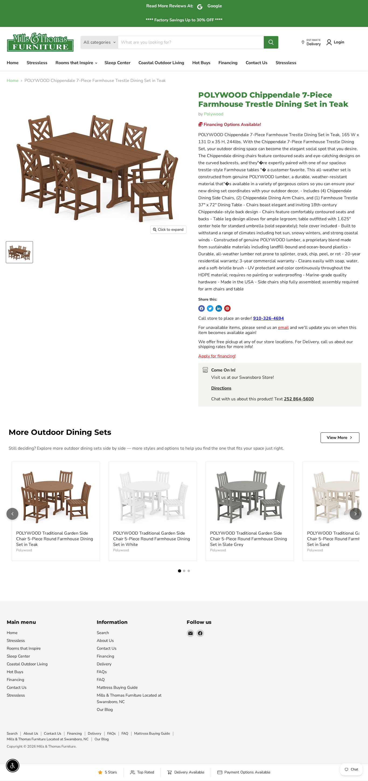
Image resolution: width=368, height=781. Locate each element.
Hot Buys (201, 63)
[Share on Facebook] (201, 308)
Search (103, 632)
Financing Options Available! (232, 125)
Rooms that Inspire (74, 63)
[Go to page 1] (179, 571)
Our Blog (105, 709)
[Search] (271, 42)
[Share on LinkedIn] (219, 308)
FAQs (102, 672)
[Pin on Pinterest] (227, 308)
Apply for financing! (217, 356)
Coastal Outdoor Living (161, 63)
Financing (228, 63)
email (283, 328)
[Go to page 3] (189, 571)
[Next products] (356, 514)
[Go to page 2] (184, 571)
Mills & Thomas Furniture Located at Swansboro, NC (48, 739)
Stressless (37, 63)
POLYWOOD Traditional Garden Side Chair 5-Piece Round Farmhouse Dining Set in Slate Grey (248, 539)
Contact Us (257, 63)
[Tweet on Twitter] (210, 308)
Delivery (104, 664)
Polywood (213, 114)
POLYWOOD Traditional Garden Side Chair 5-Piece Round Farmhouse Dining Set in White (151, 539)
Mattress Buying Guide (117, 687)
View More (337, 437)
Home (13, 63)
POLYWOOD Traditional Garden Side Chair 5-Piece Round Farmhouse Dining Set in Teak (54, 539)
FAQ (101, 679)
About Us (105, 640)
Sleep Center (117, 63)
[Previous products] (12, 514)
